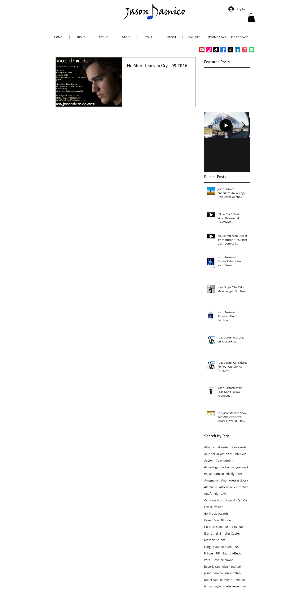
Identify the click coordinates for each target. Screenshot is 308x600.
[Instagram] (209, 49)
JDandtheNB (212, 533)
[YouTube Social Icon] (201, 49)
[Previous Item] (211, 125)
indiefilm (237, 567)
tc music (226, 580)
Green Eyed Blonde (217, 520)
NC (237, 547)
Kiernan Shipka (214, 540)
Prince (208, 553)
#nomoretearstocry (234, 480)
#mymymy (211, 480)
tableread (211, 580)
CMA (224, 494)
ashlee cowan (224, 560)
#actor (208, 460)
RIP (217, 553)
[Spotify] (251, 49)
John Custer (232, 533)
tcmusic (239, 580)
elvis (225, 567)
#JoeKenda (239, 447)
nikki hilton (233, 573)
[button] (251, 17)
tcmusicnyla (212, 586)
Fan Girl (242, 500)
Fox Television (213, 507)
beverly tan (212, 567)
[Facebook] (223, 49)
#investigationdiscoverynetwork (226, 467)
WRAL (208, 560)
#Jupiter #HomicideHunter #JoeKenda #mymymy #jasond (227, 454)
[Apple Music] (244, 49)
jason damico (213, 573)
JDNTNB (237, 527)
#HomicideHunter (216, 447)
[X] (230, 49)
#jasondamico (214, 474)
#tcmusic (210, 487)
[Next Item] (243, 125)
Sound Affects (232, 553)
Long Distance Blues (218, 547)
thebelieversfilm (234, 586)
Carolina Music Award (219, 500)
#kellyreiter (234, 474)
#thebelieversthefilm (233, 487)
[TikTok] (216, 49)
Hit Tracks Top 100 (216, 527)
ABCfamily (211, 494)
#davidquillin (225, 460)
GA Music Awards (216, 513)
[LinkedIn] (237, 49)
